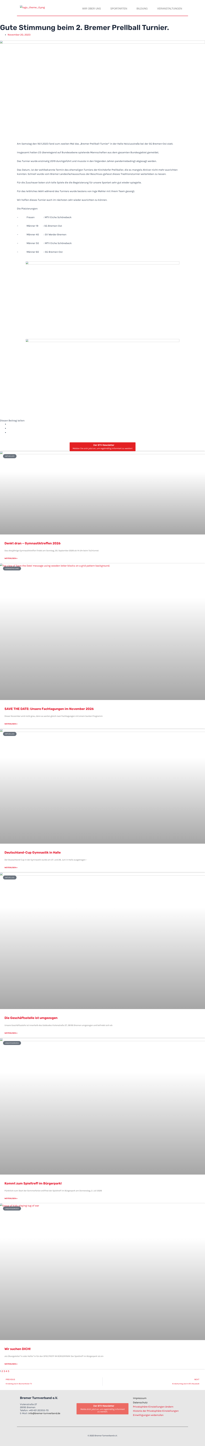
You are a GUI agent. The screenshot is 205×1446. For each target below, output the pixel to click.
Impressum (139, 1398)
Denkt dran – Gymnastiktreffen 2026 (32, 543)
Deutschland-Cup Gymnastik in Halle (33, 852)
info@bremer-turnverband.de (44, 1413)
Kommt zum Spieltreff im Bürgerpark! (33, 1183)
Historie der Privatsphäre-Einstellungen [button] (156, 1410)
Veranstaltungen (169, 8)
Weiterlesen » (11, 558)
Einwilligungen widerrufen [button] (148, 1414)
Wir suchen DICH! (18, 1349)
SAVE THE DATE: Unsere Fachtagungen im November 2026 (49, 709)
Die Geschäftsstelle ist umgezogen (31, 1018)
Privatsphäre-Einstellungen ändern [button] (153, 1406)
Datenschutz (140, 1402)
